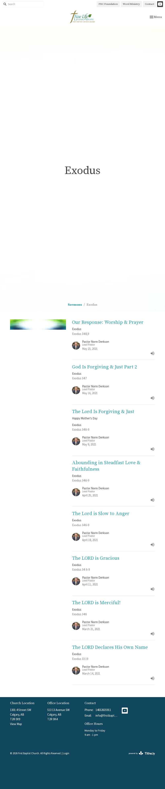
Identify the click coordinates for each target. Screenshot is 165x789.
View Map (16, 724)
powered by (139, 756)
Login (66, 753)
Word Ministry (131, 4)
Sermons (75, 305)
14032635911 (103, 710)
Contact (149, 4)
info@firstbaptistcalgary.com (107, 715)
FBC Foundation (108, 4)
